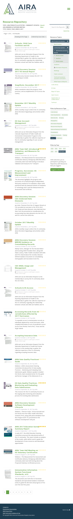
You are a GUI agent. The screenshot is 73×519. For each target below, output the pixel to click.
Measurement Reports (56, 126)
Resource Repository (15, 22)
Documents (65, 115)
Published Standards (56, 135)
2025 (56, 148)
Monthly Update (59, 55)
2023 (64, 148)
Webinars (59, 138)
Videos (52, 138)
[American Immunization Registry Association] (20, 9)
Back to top (66, 510)
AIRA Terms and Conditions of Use (11, 513)
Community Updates (59, 47)
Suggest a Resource (57, 170)
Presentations (54, 132)
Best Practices (58, 44)
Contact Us (5, 507)
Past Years (61, 151)
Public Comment (58, 74)
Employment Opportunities (10, 509)
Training (65, 135)
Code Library (54, 112)
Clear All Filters (42, 26)
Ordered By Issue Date (38, 37)
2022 (52, 151)
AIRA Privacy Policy (7, 511)
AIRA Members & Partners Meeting (61, 51)
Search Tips (66, 31)
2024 (60, 148)
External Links (54, 118)
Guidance (56, 64)
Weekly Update (59, 61)
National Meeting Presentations (59, 129)
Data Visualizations (55, 115)
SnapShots (58, 58)
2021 (56, 151)
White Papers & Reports (60, 81)
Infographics (54, 120)
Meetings (56, 70)
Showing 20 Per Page (21, 37)
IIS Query (61, 118)
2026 (52, 148)
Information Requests (61, 67)
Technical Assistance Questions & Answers (60, 77)
